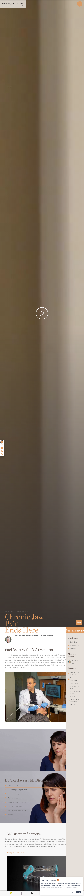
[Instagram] (1, 444)
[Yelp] (1, 454)
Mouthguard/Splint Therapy (15, 853)
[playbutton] (42, 313)
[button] (42, 853)
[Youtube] (1, 448)
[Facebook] (1, 441)
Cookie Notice (73, 887)
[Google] (1, 451)
